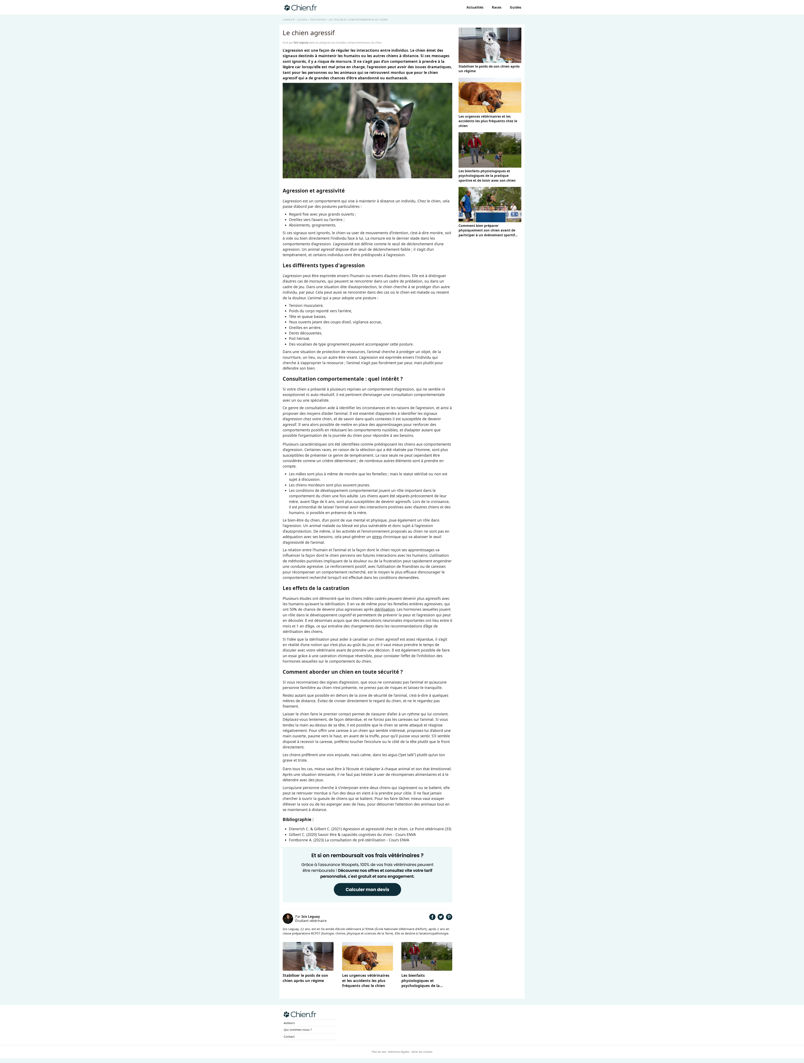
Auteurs (289, 1023)
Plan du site (379, 1052)
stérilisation (384, 609)
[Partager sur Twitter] (441, 918)
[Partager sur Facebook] (432, 918)
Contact (289, 1037)
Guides (515, 7)
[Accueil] (300, 7)
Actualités (474, 7)
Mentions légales (398, 1052)
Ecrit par (295, 42)
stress (377, 536)
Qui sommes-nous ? (298, 1030)
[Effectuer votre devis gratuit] (367, 902)
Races (496, 7)
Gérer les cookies (421, 1052)
